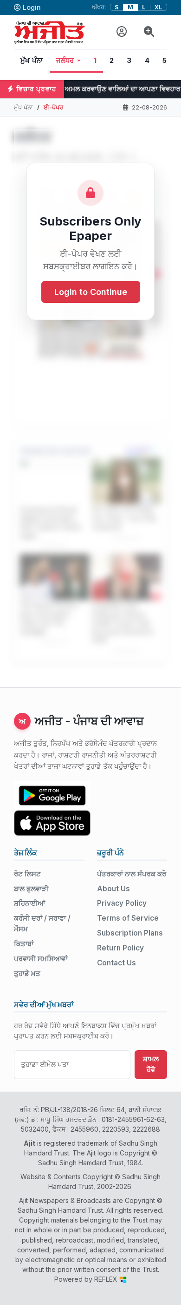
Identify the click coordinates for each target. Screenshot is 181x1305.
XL (158, 7)
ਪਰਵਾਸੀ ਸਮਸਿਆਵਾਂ (40, 958)
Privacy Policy (122, 903)
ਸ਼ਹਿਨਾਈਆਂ (29, 903)
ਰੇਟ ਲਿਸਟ (27, 873)
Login (32, 7)
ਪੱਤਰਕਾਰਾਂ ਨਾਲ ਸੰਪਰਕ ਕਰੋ (131, 873)
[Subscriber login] (122, 31)
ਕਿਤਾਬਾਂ (23, 943)
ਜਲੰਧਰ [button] (65, 60)
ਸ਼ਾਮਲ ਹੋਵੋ (151, 1064)
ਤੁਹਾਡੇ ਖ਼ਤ (27, 973)
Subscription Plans (130, 933)
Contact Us (116, 962)
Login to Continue (90, 292)
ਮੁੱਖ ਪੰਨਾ (31, 60)
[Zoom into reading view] (149, 31)
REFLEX (106, 1279)
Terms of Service (128, 918)
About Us (113, 888)
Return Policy (120, 947)
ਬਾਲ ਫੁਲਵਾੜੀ (31, 888)
